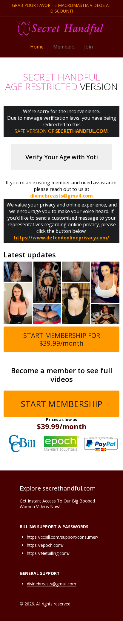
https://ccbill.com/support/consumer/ (62, 537)
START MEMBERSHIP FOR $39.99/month (61, 339)
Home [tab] (37, 46)
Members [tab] (64, 46)
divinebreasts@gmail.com (51, 584)
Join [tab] (88, 46)
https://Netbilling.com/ (48, 553)
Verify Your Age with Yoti (61, 157)
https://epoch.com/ (45, 545)
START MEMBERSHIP (61, 403)
